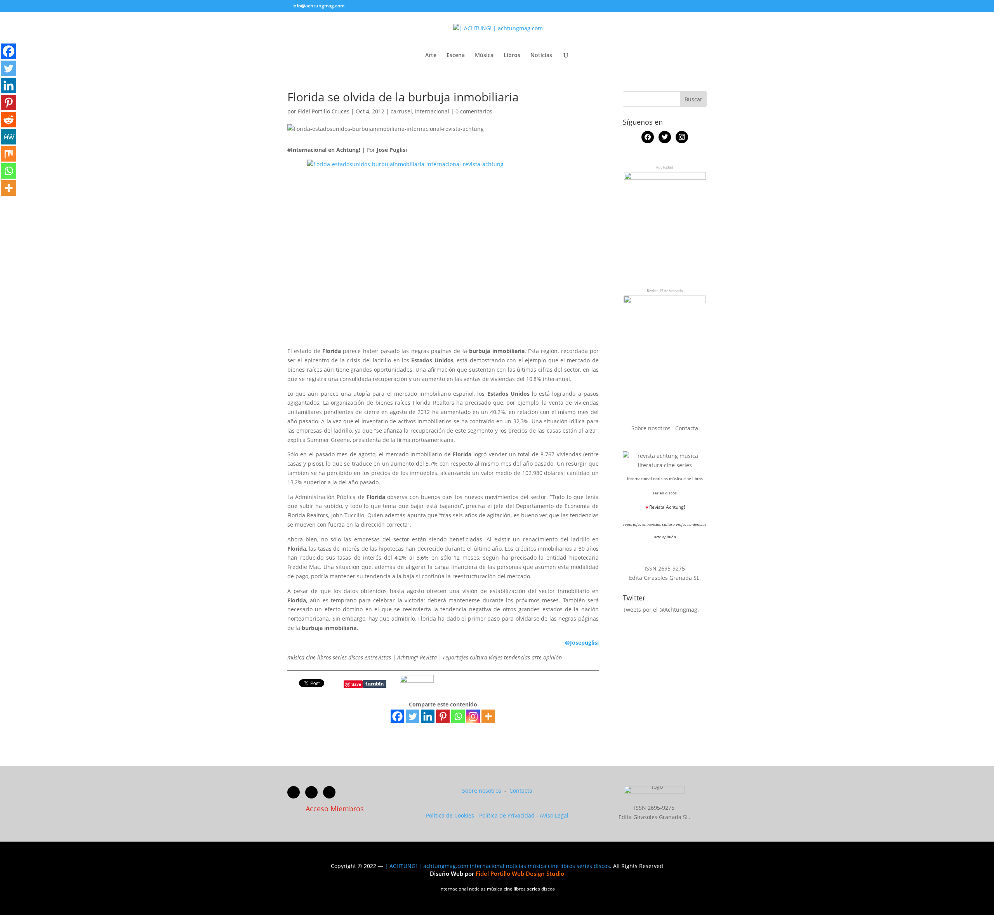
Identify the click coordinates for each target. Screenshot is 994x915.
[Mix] (8, 154)
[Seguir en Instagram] (329, 792)
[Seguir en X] (311, 792)
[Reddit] (8, 119)
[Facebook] (397, 716)
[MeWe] (8, 136)
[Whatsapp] (458, 716)
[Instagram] (473, 716)
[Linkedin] (427, 716)
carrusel (401, 111)
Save (356, 684)
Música (484, 55)
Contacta (686, 428)
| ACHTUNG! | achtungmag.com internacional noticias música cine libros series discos (497, 866)
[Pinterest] (443, 716)
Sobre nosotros (651, 428)
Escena (456, 55)
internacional (432, 111)
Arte (430, 55)
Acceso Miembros (335, 808)
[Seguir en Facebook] (293, 792)
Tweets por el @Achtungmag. (661, 609)
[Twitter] (412, 716)
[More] (488, 716)
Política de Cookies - (452, 815)
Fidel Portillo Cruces (323, 111)
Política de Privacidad (507, 815)
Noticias (541, 55)
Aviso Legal (554, 815)
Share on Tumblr (374, 684)
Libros (512, 55)
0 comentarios (473, 111)
